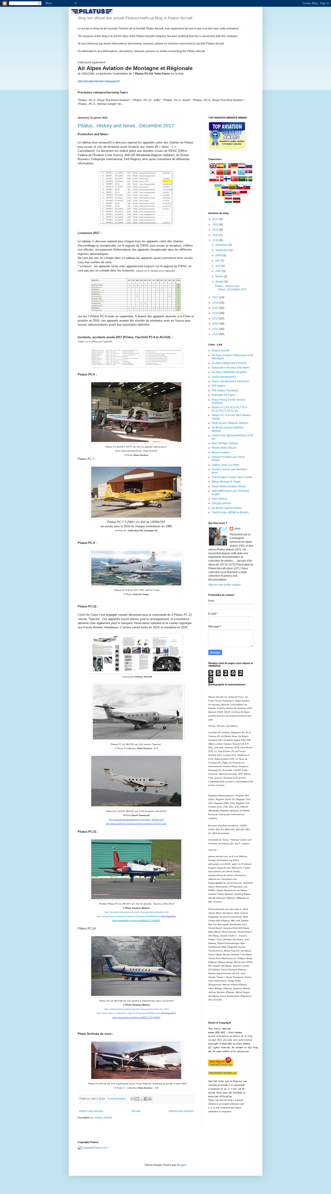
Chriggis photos (221, 503)
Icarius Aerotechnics (224, 376)
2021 (215, 224)
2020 (215, 229)
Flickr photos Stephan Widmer (230, 423)
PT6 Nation (218, 385)
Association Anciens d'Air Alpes (231, 367)
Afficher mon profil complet (224, 584)
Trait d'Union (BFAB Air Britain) (230, 512)
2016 (215, 302)
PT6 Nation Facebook (225, 390)
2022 (215, 219)
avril (218, 265)
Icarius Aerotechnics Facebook (230, 381)
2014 (215, 313)
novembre (222, 244)
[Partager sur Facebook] (145, 1099)
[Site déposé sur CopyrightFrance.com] (93, 1147)
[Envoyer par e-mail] (133, 1099)
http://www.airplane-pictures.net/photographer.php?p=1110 (136, 823)
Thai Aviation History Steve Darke (232, 477)
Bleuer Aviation (221, 452)
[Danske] (220, 180)
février (219, 276)
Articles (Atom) (103, 1117)
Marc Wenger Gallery (225, 443)
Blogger (181, 1165)
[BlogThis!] (137, 1099)
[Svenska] (248, 180)
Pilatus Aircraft (220, 350)
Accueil (136, 1111)
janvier (219, 281)
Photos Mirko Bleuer (224, 447)
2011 (215, 329)
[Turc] (234, 180)
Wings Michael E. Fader (226, 481)
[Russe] (248, 167)
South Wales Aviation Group (229, 486)
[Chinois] (220, 174)
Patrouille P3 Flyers (224, 395)
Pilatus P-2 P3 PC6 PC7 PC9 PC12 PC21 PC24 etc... (229, 409)
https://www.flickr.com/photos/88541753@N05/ (136, 920)
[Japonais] (234, 174)
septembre (222, 250)
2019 (215, 235)
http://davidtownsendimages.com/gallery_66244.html (136, 819)
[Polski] (212, 180)
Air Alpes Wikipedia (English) (229, 372)
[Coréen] (212, 174)
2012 (215, 323)
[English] (213, 167)
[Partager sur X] (141, 1099)
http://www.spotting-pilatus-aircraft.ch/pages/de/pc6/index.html (136, 912)
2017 (215, 297)
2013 (215, 318)
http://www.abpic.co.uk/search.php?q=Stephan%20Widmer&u (129, 916)
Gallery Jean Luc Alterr (225, 464)
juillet (219, 255)
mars (218, 271)
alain (237, 528)
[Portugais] (227, 174)
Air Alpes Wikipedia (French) (229, 363)
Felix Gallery (219, 498)
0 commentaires (116, 1098)
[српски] (248, 174)
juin (218, 260)
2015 (215, 307)
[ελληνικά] (241, 174)
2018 (215, 240)
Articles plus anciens (181, 1111)
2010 (215, 334)
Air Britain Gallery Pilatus (227, 508)
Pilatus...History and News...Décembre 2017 (126, 125)
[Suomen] (227, 180)
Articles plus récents (91, 1111)
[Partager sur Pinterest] (150, 1099)
